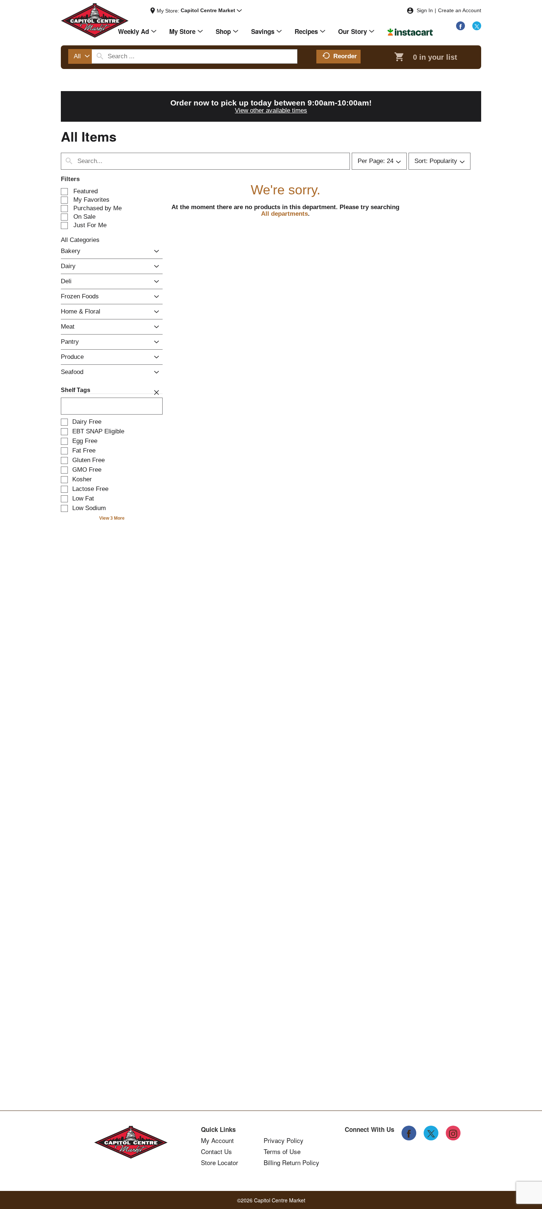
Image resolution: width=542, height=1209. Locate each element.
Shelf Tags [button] (75, 390)
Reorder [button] (345, 56)
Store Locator (219, 1162)
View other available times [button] (271, 110)
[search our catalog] (100, 56)
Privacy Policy (283, 1140)
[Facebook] (460, 25)
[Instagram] (453, 1133)
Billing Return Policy (291, 1162)
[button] (211, 11)
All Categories (80, 239)
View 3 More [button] (112, 518)
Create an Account (459, 10)
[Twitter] (476, 25)
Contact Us (216, 1151)
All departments (284, 213)
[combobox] (80, 56)
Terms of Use (282, 1151)
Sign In (425, 10)
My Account (217, 1140)
